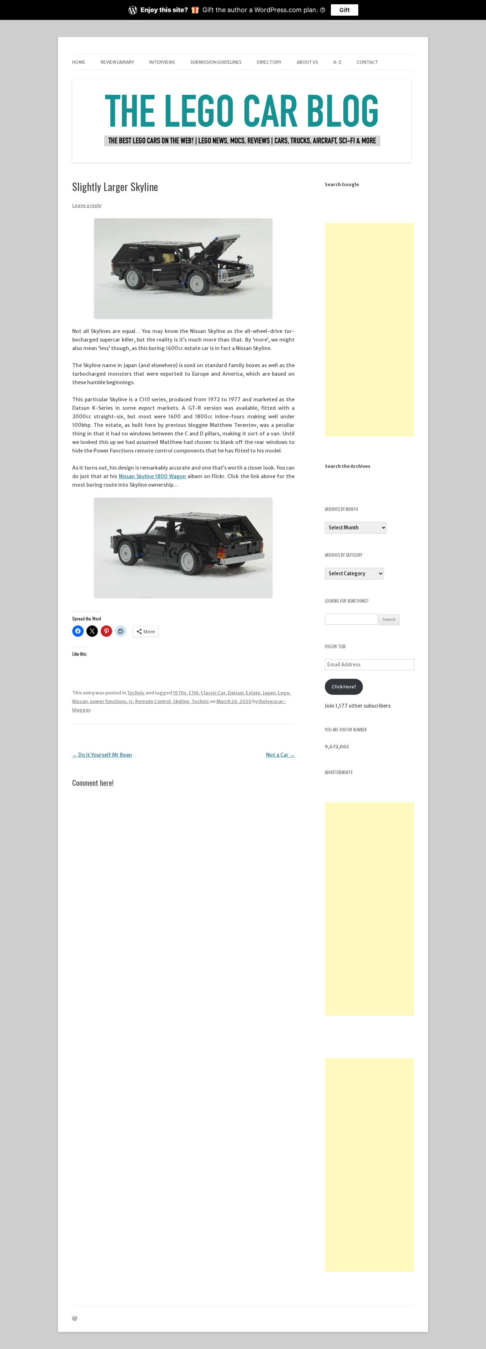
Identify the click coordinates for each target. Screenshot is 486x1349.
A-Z (337, 62)
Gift (344, 10)
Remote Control (153, 701)
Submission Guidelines (216, 62)
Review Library (117, 62)
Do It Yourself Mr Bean (102, 755)
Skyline (181, 701)
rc (131, 701)
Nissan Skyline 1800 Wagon (152, 476)
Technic (136, 693)
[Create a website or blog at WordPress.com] (74, 1319)
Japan (269, 693)
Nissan (80, 701)
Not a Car (280, 755)
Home (78, 62)
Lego (283, 693)
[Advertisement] (369, 330)
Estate (253, 693)
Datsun (236, 693)
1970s (179, 693)
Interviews (162, 62)
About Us (307, 62)
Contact (367, 62)
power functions (108, 701)
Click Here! (344, 687)
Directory (269, 62)
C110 (194, 693)
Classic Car (213, 693)
